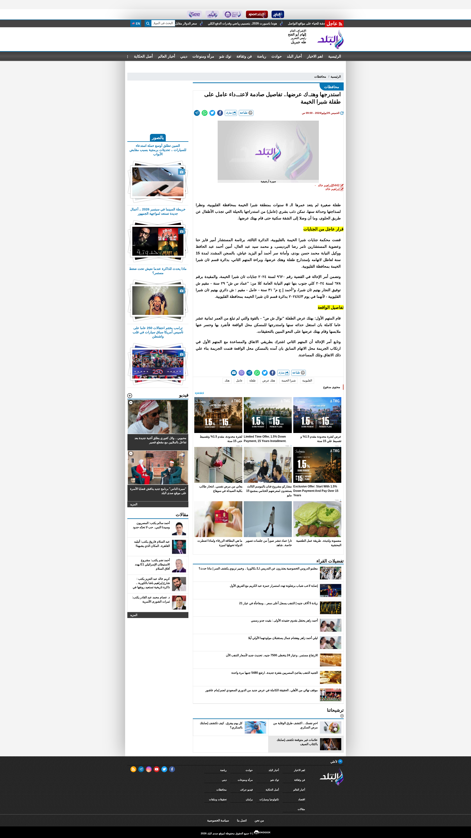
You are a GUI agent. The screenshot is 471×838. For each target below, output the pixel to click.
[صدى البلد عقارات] (212, 14)
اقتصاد (301, 799)
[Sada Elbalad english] (194, 14)
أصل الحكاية (143, 56)
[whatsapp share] (205, 113)
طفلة (252, 380)
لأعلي (334, 761)
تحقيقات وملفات (218, 799)
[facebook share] (220, 113)
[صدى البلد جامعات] (232, 14)
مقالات (301, 809)
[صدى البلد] (330, 39)
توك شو (225, 56)
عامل (239, 380)
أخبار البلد (294, 56)
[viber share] (242, 373)
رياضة (261, 56)
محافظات (320, 76)
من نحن (259, 820)
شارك (229, 112)
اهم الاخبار (315, 56)
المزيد (133, 504)
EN (137, 23)
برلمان (249, 799)
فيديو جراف (246, 789)
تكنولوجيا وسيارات (269, 799)
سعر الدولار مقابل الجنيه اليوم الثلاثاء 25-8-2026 (236, 23)
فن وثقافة (244, 56)
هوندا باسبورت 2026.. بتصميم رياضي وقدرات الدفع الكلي (310, 23)
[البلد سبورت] (257, 14)
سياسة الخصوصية (218, 820)
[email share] (197, 113)
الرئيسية (334, 56)
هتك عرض (268, 380)
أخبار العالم (166, 56)
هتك (227, 380)
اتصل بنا (242, 820)
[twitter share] (212, 113)
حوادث (276, 56)
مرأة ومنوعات (203, 56)
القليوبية (307, 380)
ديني (183, 56)
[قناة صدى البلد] (278, 14)
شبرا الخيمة (288, 380)
